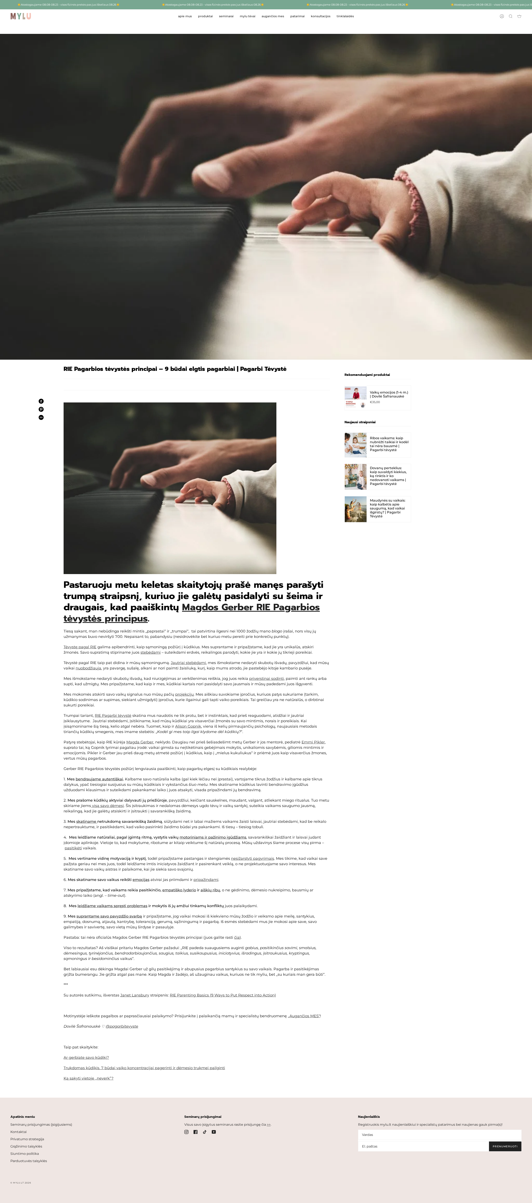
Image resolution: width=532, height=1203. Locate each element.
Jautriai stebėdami (188, 663)
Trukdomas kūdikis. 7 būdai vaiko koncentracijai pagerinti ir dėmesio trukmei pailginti (144, 1068)
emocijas (141, 879)
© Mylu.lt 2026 (20, 1182)
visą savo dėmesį (108, 805)
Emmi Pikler (313, 742)
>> (269, 1125)
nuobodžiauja (88, 668)
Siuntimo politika (24, 1154)
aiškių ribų (210, 890)
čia (237, 937)
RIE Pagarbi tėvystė (113, 715)
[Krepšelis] (519, 16)
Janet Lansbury (134, 995)
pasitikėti (73, 848)
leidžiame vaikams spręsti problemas (112, 906)
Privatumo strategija (27, 1139)
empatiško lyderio (179, 890)
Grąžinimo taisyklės (26, 1146)
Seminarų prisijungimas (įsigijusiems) (41, 1125)
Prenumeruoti (505, 1146)
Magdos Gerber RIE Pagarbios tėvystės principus (192, 612)
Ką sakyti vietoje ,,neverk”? (88, 1078)
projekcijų (184, 694)
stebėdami (150, 652)
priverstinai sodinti (266, 678)
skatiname (86, 821)
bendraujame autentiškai (99, 779)
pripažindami (205, 879)
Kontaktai (18, 1132)
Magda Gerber (139, 742)
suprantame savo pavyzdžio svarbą (109, 916)
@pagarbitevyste (122, 1026)
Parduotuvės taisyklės (28, 1161)
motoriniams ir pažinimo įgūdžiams (213, 837)
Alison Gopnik (188, 726)
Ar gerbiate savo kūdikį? (86, 1057)
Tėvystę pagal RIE (80, 647)
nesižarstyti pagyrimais (252, 858)
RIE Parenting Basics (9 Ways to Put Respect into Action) (223, 995)
